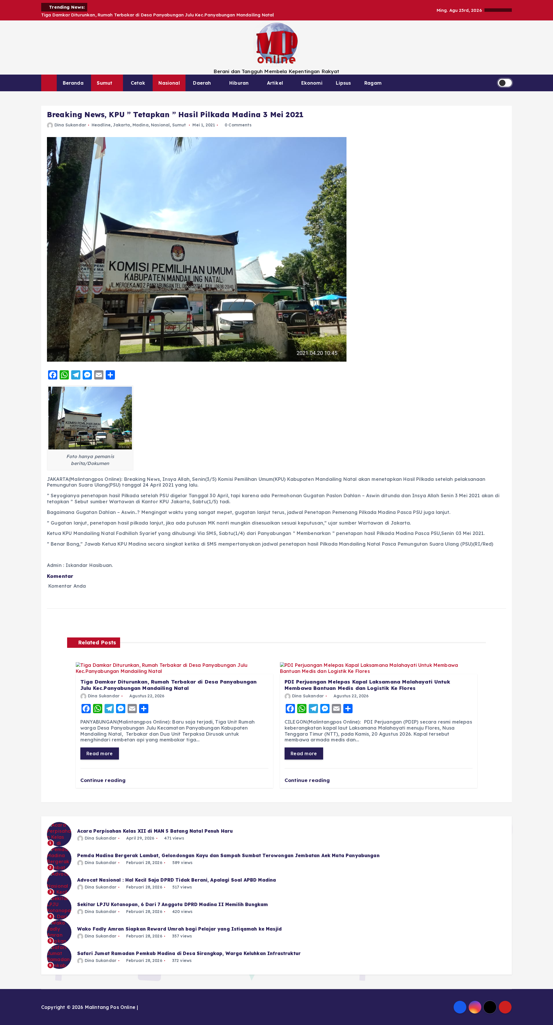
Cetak (138, 83)
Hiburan (239, 83)
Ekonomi (312, 83)
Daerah (202, 83)
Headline (101, 125)
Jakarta (121, 125)
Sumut (104, 83)
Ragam (373, 83)
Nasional (168, 83)
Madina (140, 125)
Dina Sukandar (70, 125)
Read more (99, 753)
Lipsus (343, 83)
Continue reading (103, 780)
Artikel (275, 83)
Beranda (73, 83)
